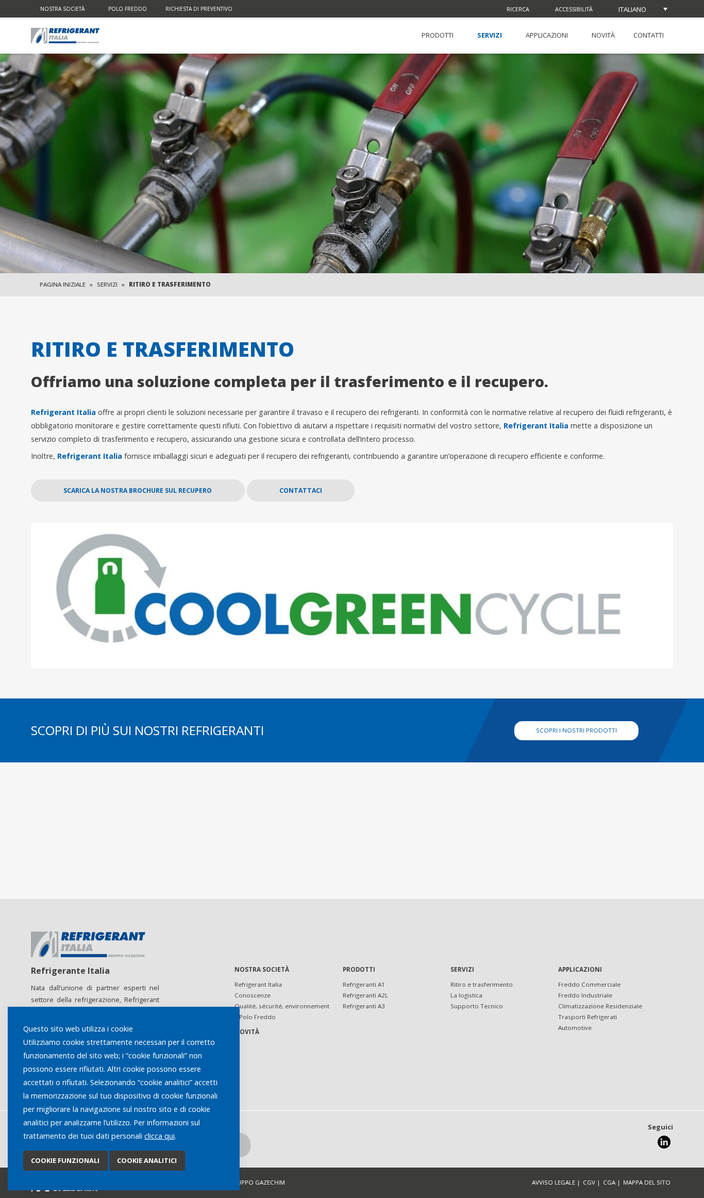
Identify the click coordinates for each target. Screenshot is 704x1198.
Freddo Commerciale (589, 984)
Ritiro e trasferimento (481, 984)
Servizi (489, 35)
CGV (589, 1182)
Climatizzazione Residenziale (600, 1006)
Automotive (575, 1027)
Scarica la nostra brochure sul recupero (137, 490)
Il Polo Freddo (255, 1017)
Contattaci (300, 490)
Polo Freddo (127, 8)
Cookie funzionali (65, 1160)
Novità (603, 35)
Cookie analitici (147, 1160)
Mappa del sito (647, 1182)
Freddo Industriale (585, 995)
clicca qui (159, 1136)
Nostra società (62, 8)
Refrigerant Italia (258, 984)
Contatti (648, 35)
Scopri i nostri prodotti (577, 730)
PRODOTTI (438, 35)
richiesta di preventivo (198, 8)
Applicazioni (547, 35)
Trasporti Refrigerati (587, 1017)
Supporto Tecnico (476, 1006)
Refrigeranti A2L (365, 995)
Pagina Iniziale (63, 284)
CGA (609, 1182)
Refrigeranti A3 (364, 1006)
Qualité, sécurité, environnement (281, 1006)
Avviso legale (553, 1182)
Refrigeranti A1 (364, 984)
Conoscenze (252, 995)
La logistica (466, 995)
